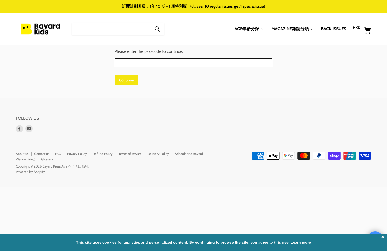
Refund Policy (103, 153)
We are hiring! (25, 159)
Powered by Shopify (30, 172)
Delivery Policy (158, 153)
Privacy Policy (77, 153)
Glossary (47, 159)
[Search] (157, 29)
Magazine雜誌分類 (290, 28)
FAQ (58, 153)
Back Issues (333, 28)
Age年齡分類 (247, 28)
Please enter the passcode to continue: (149, 51)
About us (22, 153)
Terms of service (130, 153)
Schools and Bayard (189, 153)
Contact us (41, 153)
